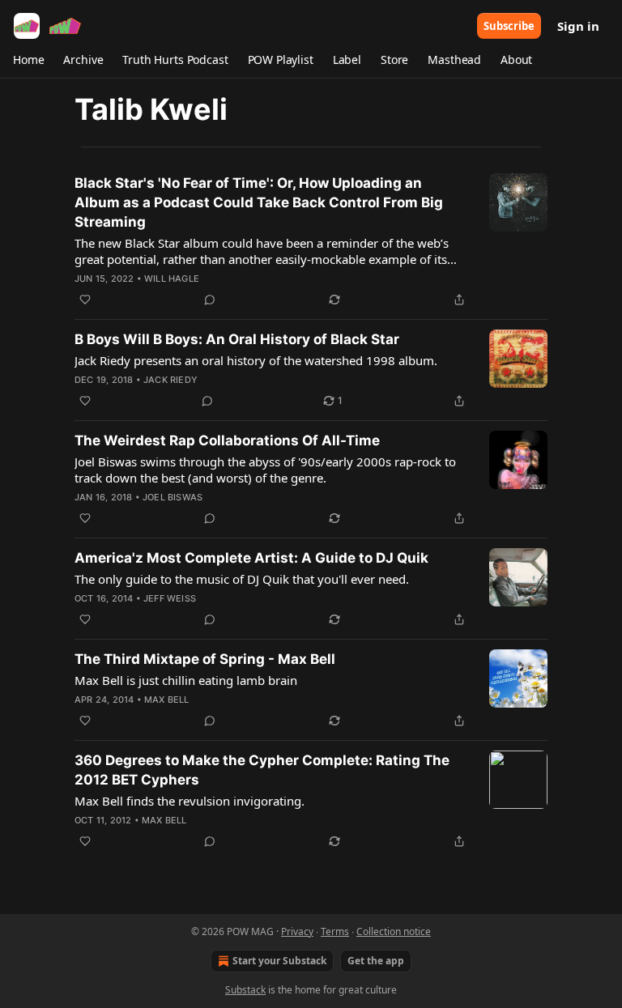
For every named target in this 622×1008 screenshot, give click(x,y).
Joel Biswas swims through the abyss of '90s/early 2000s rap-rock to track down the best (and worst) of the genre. (265, 469)
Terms (335, 931)
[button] (28, 60)
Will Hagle (171, 278)
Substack (245, 990)
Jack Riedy (170, 379)
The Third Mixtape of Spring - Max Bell (205, 659)
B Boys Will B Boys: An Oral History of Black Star (237, 339)
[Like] (85, 299)
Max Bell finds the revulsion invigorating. (190, 801)
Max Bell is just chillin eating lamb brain (186, 680)
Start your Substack (279, 961)
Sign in (578, 26)
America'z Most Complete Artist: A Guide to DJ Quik (251, 558)
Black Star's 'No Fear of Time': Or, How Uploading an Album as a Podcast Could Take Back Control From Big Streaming (259, 202)
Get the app (375, 961)
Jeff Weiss (169, 598)
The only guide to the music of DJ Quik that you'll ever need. (242, 579)
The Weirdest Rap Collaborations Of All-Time (227, 440)
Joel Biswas (172, 497)
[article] (311, 241)
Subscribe (509, 26)
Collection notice (393, 931)
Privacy (297, 931)
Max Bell (167, 699)
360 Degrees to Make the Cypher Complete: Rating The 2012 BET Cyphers (262, 770)
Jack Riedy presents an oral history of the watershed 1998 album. (256, 360)
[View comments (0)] (209, 299)
